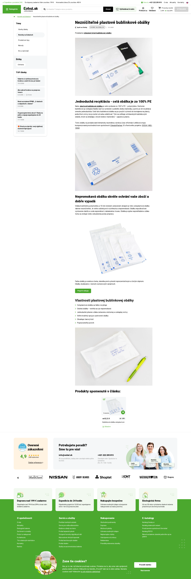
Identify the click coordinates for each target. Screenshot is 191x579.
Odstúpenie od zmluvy (108, 537)
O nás (166, 2)
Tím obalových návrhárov (26, 540)
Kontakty (181, 2)
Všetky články (23, 29)
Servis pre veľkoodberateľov (69, 525)
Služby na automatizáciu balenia (70, 546)
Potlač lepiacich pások (66, 531)
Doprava (103, 525)
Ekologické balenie (23, 528)
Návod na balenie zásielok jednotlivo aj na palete (156, 535)
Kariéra (19, 546)
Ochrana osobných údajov (109, 531)
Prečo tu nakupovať (24, 534)
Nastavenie (145, 570)
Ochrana (21, 65)
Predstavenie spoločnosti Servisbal (154, 528)
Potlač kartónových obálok (68, 540)
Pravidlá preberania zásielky (110, 543)
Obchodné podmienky (108, 522)
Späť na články (82, 27)
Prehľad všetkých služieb (67, 522)
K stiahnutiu (21, 537)
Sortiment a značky (24, 531)
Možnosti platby (106, 528)
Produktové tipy (23, 40)
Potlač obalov (63, 543)
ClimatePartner (116, 125)
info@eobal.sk (65, 455)
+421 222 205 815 (155, 2)
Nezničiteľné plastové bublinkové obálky (46, 16)
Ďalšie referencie (35, 463)
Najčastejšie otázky (107, 534)
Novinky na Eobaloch (24, 16)
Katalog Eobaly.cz (148, 522)
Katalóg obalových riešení (151, 525)
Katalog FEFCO (147, 531)
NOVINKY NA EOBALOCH (97, 27)
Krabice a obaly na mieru (67, 528)
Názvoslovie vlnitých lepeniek (69, 537)
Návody (20, 45)
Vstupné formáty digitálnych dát (70, 534)
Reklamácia (104, 540)
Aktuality (173, 2)
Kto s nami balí (23, 51)
